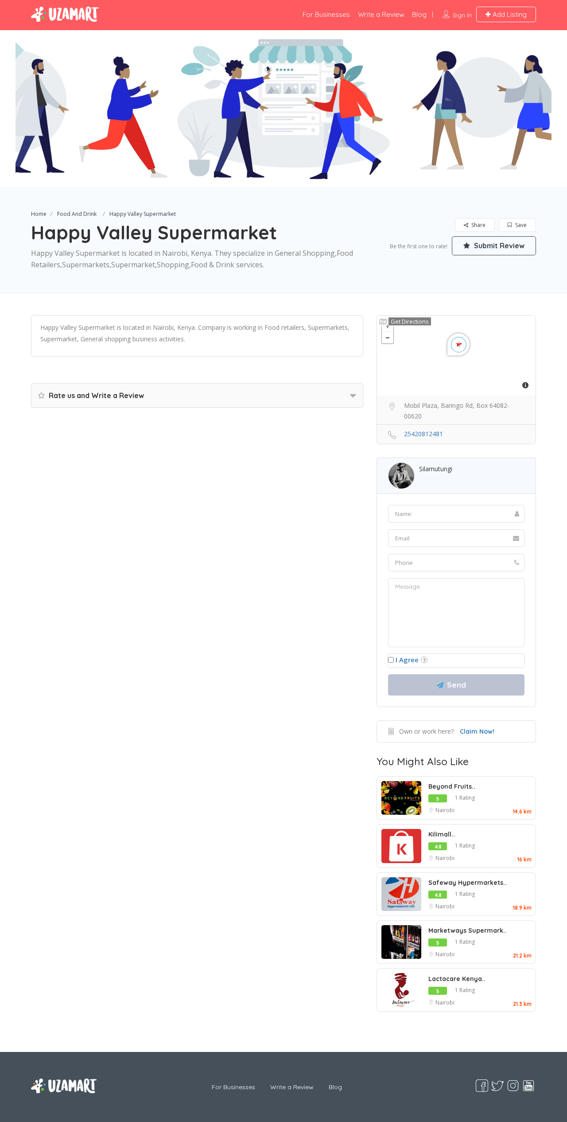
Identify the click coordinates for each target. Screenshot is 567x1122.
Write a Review (381, 14)
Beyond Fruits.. (451, 786)
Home (39, 214)
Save (520, 225)
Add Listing (509, 14)
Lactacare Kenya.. (456, 979)
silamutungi (435, 469)
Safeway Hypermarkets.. (467, 883)
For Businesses (326, 14)
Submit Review (498, 245)
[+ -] (456, 355)
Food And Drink (77, 214)
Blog (419, 14)
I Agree (407, 659)
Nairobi (444, 810)
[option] (283, 108)
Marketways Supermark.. (467, 930)
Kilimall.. (441, 834)
